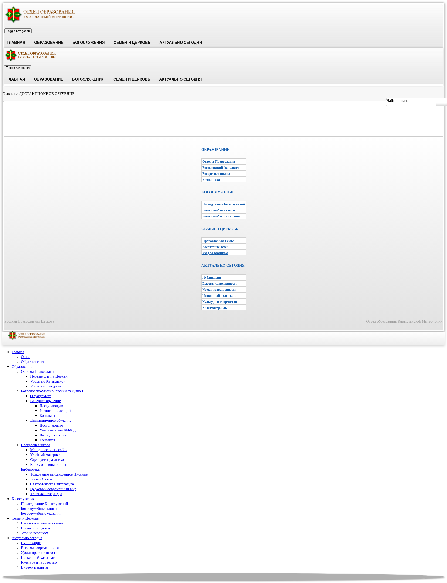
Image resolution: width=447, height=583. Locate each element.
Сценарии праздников (48, 459)
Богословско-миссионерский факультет (52, 390)
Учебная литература (46, 493)
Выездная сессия (53, 434)
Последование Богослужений (223, 204)
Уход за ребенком (215, 252)
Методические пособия (48, 449)
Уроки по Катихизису (47, 381)
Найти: (392, 100)
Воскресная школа (216, 173)
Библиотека (211, 179)
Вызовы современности (219, 283)
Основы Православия (218, 161)
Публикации (211, 277)
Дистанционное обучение (50, 420)
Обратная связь (33, 361)
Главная (16, 43)
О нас (25, 356)
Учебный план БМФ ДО (59, 430)
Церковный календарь (219, 295)
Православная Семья (218, 240)
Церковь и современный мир (53, 488)
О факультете (40, 395)
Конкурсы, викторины (48, 464)
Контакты (47, 415)
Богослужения (88, 43)
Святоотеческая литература (52, 483)
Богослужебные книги (218, 210)
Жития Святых (42, 478)
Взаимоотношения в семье (42, 523)
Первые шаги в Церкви (49, 376)
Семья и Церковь (132, 43)
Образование (49, 43)
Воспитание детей (215, 246)
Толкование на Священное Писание (59, 474)
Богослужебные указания (221, 216)
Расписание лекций (55, 410)
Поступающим (51, 405)
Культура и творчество (219, 301)
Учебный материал (45, 454)
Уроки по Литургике (46, 385)
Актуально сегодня (180, 43)
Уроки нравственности (219, 289)
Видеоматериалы (215, 307)
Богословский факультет (220, 167)
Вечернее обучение (45, 400)
